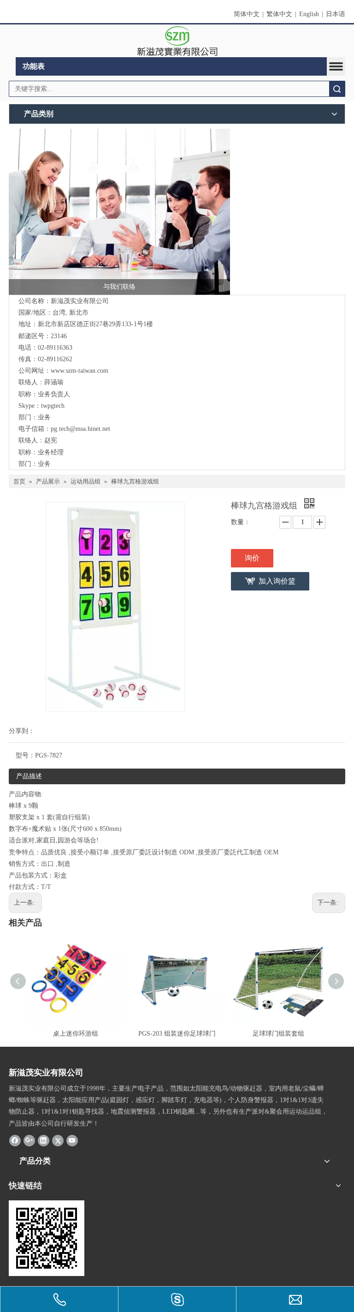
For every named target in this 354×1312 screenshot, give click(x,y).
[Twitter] (58, 1140)
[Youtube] (72, 1140)
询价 (252, 558)
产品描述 (29, 776)
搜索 (337, 88)
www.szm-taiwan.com (79, 370)
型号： (25, 755)
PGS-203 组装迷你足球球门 (177, 1033)
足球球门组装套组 (278, 1033)
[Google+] (29, 1140)
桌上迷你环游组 (75, 1033)
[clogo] (177, 41)
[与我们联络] (119, 212)
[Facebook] (15, 1140)
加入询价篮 (277, 581)
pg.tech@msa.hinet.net (80, 428)
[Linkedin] (43, 1140)
